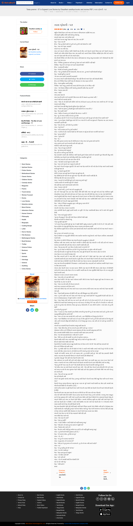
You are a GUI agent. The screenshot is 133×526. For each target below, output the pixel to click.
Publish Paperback (42, 507)
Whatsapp (33, 85)
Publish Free (118, 3)
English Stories (80, 502)
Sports (24, 253)
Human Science (27, 213)
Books (61, 3)
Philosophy (25, 216)
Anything (25, 266)
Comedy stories (27, 183)
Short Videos (40, 505)
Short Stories (26, 164)
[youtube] (109, 498)
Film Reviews (26, 235)
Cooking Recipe (27, 226)
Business (25, 250)
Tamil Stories (79, 510)
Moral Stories (26, 207)
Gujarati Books (60, 500)
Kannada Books (60, 515)
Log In (128, 3)
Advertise (89, 3)
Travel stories (26, 192)
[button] (31, 2)
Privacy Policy (22, 500)
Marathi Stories (80, 500)
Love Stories (26, 201)
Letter (24, 229)
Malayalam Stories (81, 507)
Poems (24, 189)
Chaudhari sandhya (35, 29)
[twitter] (105, 498)
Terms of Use (21, 502)
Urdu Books (59, 518)
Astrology (25, 259)
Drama (24, 198)
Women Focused (27, 195)
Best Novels (40, 497)
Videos (69, 3)
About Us (53, 3)
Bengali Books (60, 510)
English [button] (36, 3)
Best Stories (40, 495)
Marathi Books (60, 502)
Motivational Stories (28, 173)
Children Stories (27, 179)
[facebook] (97, 498)
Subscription (99, 3)
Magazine (25, 186)
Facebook (33, 73)
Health (24, 219)
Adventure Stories (28, 210)
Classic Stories (26, 176)
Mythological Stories (28, 238)
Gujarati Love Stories (34, 54)
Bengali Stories (80, 505)
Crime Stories (26, 269)
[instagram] (101, 498)
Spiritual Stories (27, 167)
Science (24, 262)
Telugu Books (60, 507)
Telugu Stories (80, 513)
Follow (35, 32)
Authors (39, 502)
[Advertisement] (32, 327)
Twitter (33, 79)
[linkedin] (112, 498)
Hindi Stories (79, 495)
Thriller (24, 244)
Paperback (79, 3)
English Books (60, 495)
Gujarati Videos (41, 500)
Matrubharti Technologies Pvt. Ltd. (36, 523)
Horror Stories (26, 232)
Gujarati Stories (80, 497)
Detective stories (27, 204)
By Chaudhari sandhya (35, 52)
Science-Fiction (27, 247)
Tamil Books (59, 505)
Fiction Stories (26, 170)
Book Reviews (26, 241)
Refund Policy (21, 505)
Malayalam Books (61, 513)
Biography (25, 223)
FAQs (19, 507)
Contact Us (108, 3)
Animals (24, 256)
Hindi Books (59, 497)
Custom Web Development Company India (76, 523)
